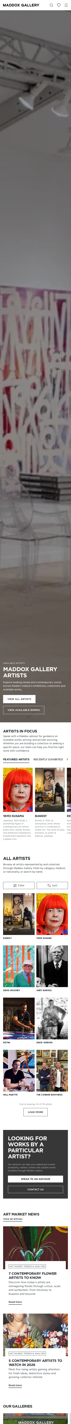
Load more (35, 1112)
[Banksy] (50, 790)
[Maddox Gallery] (21, 5)
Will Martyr (10, 1095)
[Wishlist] (58, 5)
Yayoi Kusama (13, 816)
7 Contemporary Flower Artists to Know (32, 1275)
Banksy (41, 816)
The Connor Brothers (49, 1095)
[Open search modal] (51, 5)
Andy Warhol (44, 990)
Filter (21, 885)
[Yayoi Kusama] (18, 790)
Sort (54, 885)
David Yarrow (44, 1042)
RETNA (6, 1042)
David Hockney (11, 990)
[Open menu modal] (66, 5)
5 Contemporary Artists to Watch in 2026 (35, 1362)
